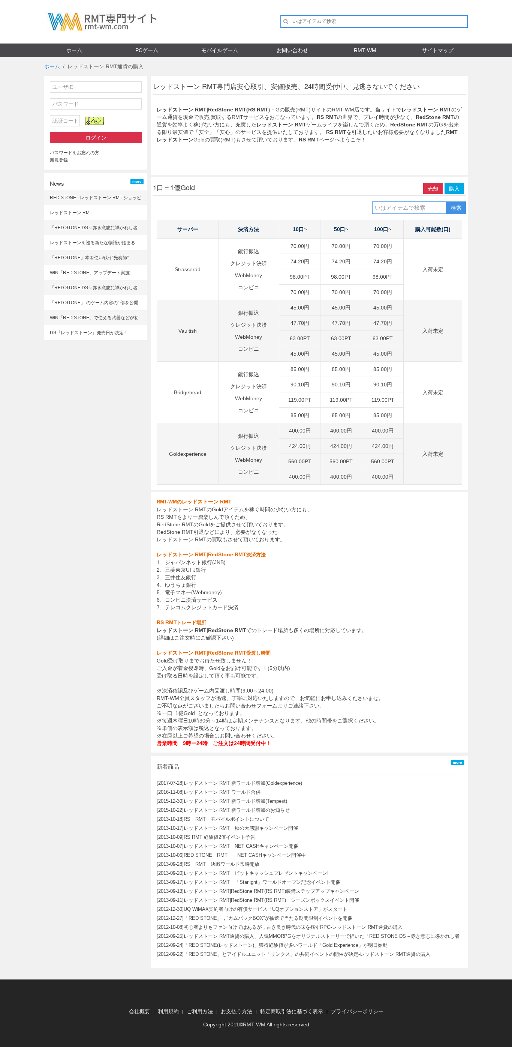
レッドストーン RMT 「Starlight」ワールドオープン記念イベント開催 (262, 882)
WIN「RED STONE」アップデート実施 (90, 272)
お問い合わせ (292, 50)
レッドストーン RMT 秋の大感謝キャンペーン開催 (241, 828)
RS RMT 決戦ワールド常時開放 (221, 864)
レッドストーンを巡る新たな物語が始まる (92, 242)
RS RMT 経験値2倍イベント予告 (219, 837)
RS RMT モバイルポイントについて (226, 819)
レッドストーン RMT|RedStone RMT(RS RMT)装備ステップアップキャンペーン (271, 891)
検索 (456, 208)
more (137, 181)
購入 (454, 188)
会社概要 (139, 1011)
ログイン (95, 138)
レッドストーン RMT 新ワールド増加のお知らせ (237, 810)
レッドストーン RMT (71, 212)
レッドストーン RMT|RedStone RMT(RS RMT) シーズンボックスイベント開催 (271, 900)
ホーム (74, 50)
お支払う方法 (236, 1011)
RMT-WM (365, 50)
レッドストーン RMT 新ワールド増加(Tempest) (235, 801)
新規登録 (59, 160)
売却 (433, 188)
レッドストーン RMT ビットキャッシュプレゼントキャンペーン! (256, 873)
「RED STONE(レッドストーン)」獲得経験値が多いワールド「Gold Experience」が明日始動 (286, 945)
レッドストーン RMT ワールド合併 (222, 792)
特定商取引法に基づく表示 (291, 1011)
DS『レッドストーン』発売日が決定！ (89, 332)
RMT (248, 1024)
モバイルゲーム (219, 50)
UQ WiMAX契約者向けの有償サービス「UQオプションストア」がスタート (265, 909)
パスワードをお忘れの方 (74, 152)
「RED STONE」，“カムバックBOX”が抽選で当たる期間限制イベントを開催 (268, 918)
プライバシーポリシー (357, 1011)
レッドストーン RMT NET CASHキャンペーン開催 (241, 846)
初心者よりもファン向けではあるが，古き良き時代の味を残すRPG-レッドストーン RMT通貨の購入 (293, 927)
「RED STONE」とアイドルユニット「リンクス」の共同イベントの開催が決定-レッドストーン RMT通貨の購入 (307, 954)
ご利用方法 (200, 1011)
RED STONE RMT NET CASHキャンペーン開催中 (245, 855)
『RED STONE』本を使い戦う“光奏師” (89, 257)
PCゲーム (146, 50)
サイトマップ (438, 50)
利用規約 (168, 1011)
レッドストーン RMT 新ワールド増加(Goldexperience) (243, 783)
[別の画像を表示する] (94, 121)
